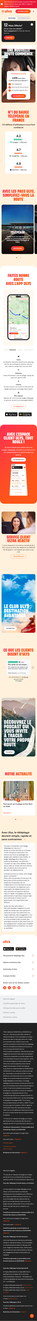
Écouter (9, 752)
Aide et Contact (7, 1149)
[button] (18, 361)
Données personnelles (9, 1146)
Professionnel (24, 18)
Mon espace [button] (28, 350)
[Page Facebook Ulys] (4, 987)
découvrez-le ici (12, 1298)
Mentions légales (9, 999)
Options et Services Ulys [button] (12, 962)
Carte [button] (6, 350)
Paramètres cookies (10, 1017)
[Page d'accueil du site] (6, 942)
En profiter (10, 628)
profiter (9, 38)
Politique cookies (9, 1013)
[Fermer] (32, 24)
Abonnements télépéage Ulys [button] (13, 956)
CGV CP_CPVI (27, 1285)
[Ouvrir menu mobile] (3, 11)
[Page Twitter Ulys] (9, 987)
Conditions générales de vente (14, 1003)
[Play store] (25, 414)
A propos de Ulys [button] (9, 976)
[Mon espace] (33, 11)
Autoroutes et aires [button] (10, 969)
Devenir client (23, 11)
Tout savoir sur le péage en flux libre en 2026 (17, 805)
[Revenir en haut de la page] (32, 1316)
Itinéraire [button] (12, 350)
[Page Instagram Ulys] (19, 987)
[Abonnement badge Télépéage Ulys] (8, 11)
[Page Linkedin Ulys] (14, 987)
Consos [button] (20, 350)
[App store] (11, 414)
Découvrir (17, 248)
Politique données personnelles (14, 1008)
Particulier (12, 18)
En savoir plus (18, 96)
